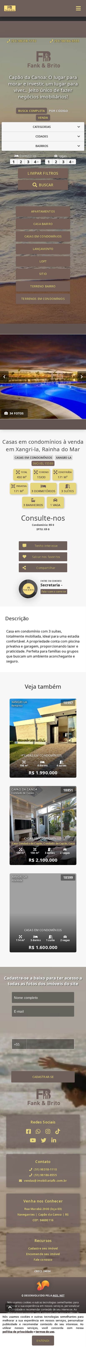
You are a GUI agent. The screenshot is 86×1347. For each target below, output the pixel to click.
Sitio (43, 274)
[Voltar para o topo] (10, 1307)
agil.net (58, 1295)
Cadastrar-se (43, 1077)
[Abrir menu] (78, 8)
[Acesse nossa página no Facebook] (28, 1131)
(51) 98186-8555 (66, 41)
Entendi (43, 1341)
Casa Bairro (43, 224)
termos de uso (45, 1331)
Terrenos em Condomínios (42, 299)
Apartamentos (43, 211)
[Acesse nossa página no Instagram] (48, 1131)
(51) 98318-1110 (23, 41)
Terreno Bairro (43, 286)
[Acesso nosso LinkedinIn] (53, 1140)
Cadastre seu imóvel (43, 1248)
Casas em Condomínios (43, 236)
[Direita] (81, 376)
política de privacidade (18, 1331)
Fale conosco (43, 1260)
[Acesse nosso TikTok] (57, 1131)
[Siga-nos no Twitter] (43, 1140)
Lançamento (43, 249)
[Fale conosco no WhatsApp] (38, 1131)
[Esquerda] (4, 376)
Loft (43, 261)
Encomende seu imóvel (43, 1254)
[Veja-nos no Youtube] (33, 1140)
